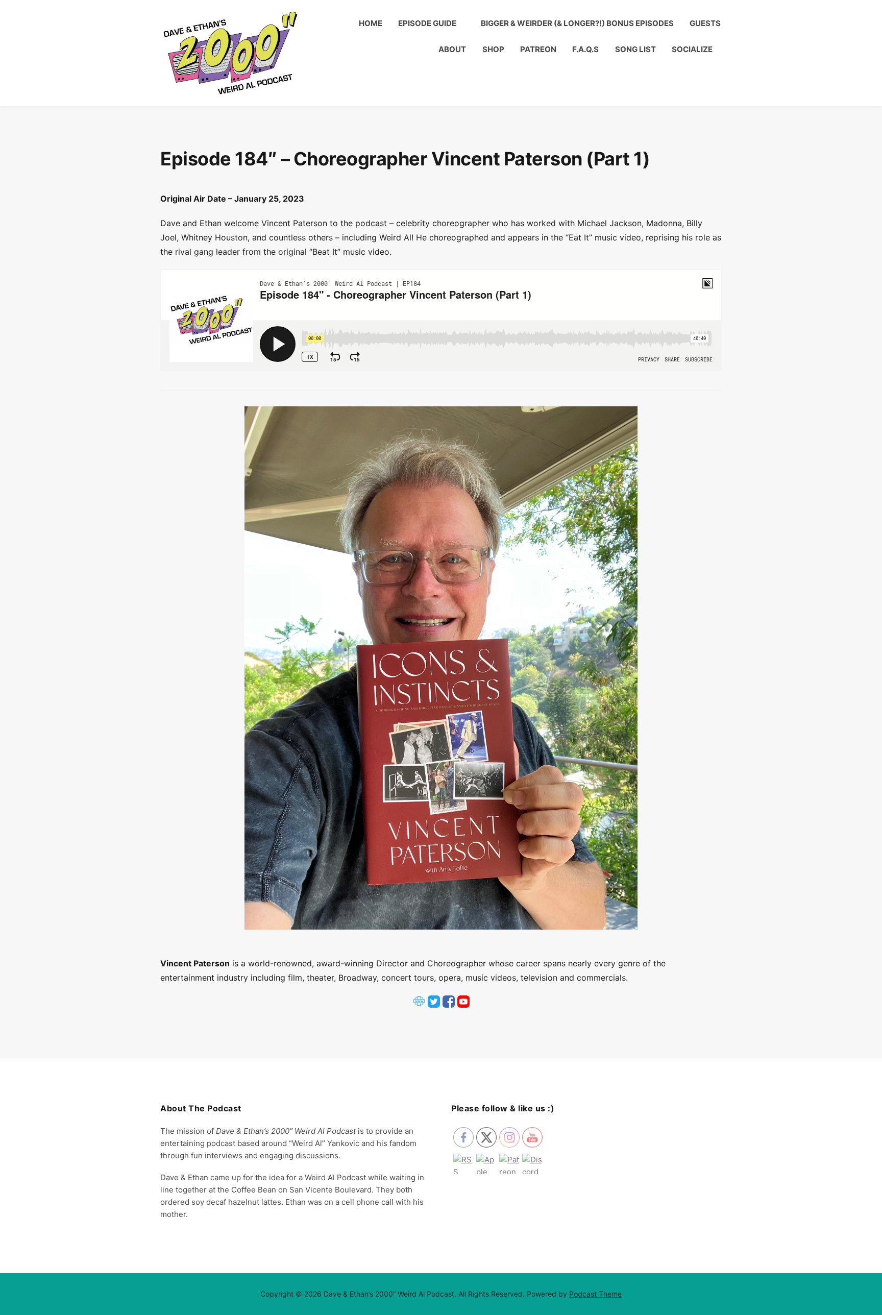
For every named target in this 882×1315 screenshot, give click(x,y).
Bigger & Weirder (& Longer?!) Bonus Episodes (577, 23)
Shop (493, 49)
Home (370, 23)
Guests (705, 23)
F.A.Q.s (585, 49)
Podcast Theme (595, 1293)
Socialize (692, 49)
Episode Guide (427, 23)
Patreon (538, 49)
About (452, 49)
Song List (635, 49)
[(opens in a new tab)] (419, 1006)
